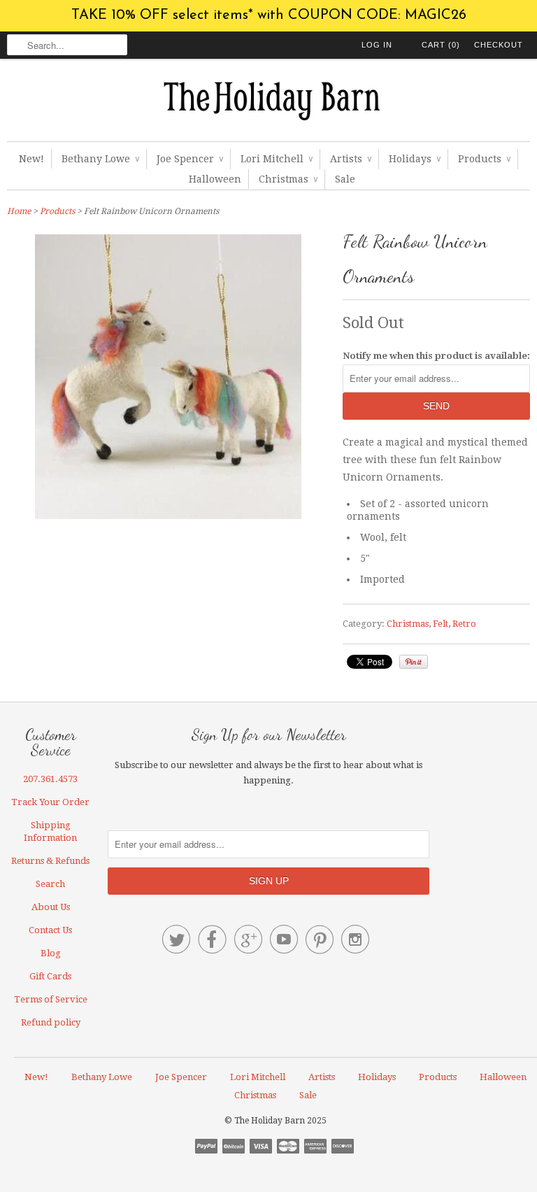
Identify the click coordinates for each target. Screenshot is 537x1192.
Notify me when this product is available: (436, 355)
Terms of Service (50, 999)
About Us (50, 907)
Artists (350, 158)
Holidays (415, 158)
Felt (440, 623)
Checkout (498, 45)
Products (484, 158)
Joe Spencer (190, 158)
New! (31, 158)
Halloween (215, 179)
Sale (345, 179)
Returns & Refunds (50, 861)
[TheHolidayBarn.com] (268, 103)
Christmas (288, 179)
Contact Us (50, 930)
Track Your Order (50, 802)
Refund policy (50, 1022)
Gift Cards (50, 976)
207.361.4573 (50, 779)
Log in (376, 45)
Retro (464, 623)
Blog (51, 953)
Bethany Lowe (100, 158)
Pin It (413, 662)
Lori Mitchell (277, 158)
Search (50, 884)
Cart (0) (441, 45)
